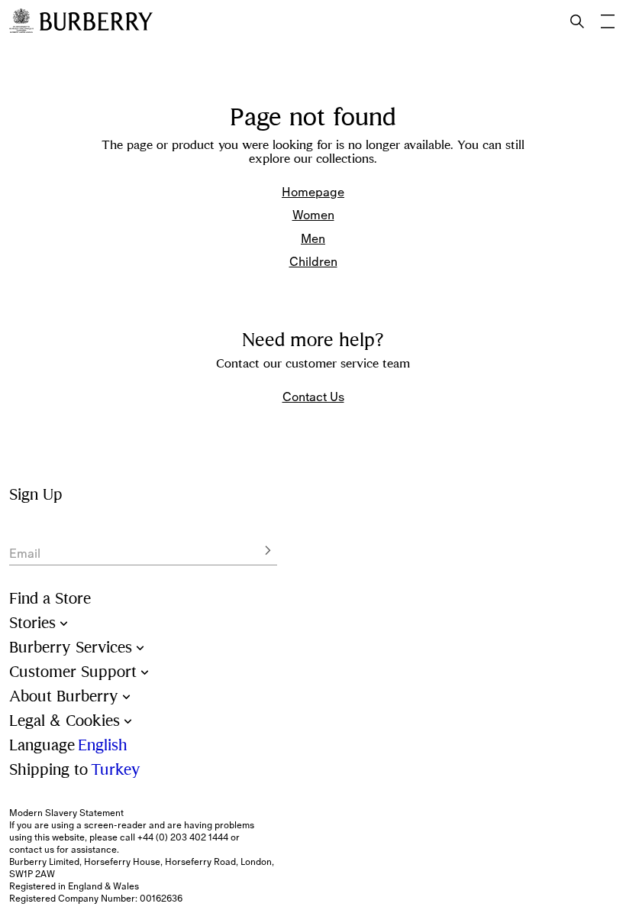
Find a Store (50, 598)
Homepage (313, 192)
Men (313, 238)
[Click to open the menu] (608, 21)
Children (313, 261)
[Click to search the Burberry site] (577, 21)
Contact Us (313, 396)
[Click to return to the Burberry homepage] (96, 21)
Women (313, 215)
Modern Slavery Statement (66, 813)
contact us (31, 850)
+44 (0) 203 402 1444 (182, 837)
